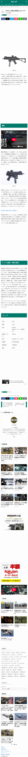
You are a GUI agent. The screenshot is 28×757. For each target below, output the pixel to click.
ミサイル (11, 665)
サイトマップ (4, 752)
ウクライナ (23, 656)
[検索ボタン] (26, 1)
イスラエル (4, 656)
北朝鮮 (21, 667)
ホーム (2, 746)
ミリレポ (14, 425)
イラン (11, 656)
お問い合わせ (4, 749)
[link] (14, 436)
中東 (15, 667)
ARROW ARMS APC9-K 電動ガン (9, 210)
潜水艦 (20, 669)
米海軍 (4, 674)
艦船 (16, 676)
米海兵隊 (22, 671)
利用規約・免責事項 (5, 754)
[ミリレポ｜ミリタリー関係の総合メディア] (14, 1)
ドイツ (16, 661)
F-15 (3, 652)
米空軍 (10, 674)
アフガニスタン (5, 654)
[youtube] (14, 744)
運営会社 (3, 748)
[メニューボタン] (1, 1)
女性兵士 (8, 669)
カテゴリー (3, 686)
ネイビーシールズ (6, 663)
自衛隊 (22, 674)
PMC (18, 652)
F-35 (13, 652)
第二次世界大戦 (14, 671)
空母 (8, 671)
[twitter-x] (13, 744)
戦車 (14, 669)
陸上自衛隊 (22, 676)
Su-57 (23, 652)
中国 (11, 667)
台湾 (3, 669)
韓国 (3, 678)
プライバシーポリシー (6, 751)
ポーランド (4, 665)
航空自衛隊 (10, 676)
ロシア (17, 665)
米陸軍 (16, 674)
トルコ (11, 661)
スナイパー (4, 661)
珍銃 (3, 671)
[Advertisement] (14, 35)
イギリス (19, 654)
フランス (13, 663)
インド (16, 656)
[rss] (16, 744)
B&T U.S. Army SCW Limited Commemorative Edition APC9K (17, 381)
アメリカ (12, 654)
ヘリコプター (21, 663)
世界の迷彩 (4, 667)
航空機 (4, 676)
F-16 (8, 652)
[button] (3, 19)
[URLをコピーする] (25, 19)
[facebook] (11, 744)
